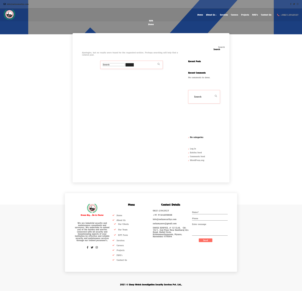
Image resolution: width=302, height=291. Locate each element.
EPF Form (123, 235)
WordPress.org (197, 160)
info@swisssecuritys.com (18, 4)
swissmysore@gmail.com (165, 223)
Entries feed (196, 152)
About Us (121, 220)
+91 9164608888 (162, 215)
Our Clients (123, 224)
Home (151, 24)
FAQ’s (119, 255)
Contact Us (122, 260)
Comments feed (197, 156)
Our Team (123, 229)
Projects (120, 250)
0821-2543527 (161, 210)
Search (220, 47)
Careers (120, 245)
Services (120, 240)
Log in (193, 148)
